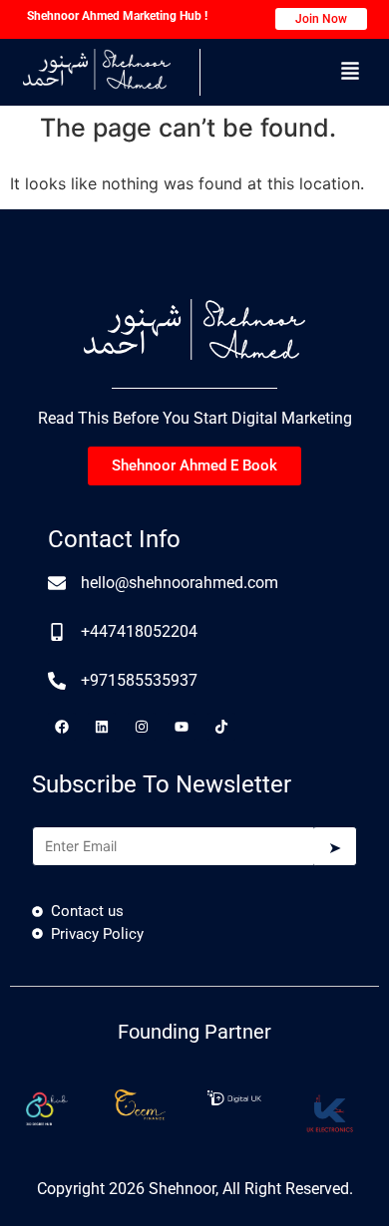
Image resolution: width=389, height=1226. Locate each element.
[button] (350, 72)
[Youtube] (181, 727)
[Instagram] (142, 727)
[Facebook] (62, 727)
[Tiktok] (221, 727)
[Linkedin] (102, 727)
